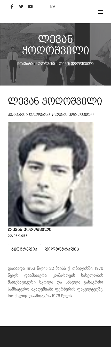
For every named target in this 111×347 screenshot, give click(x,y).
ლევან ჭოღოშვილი (76, 64)
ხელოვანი (45, 64)
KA (53, 7)
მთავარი (25, 64)
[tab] (24, 249)
